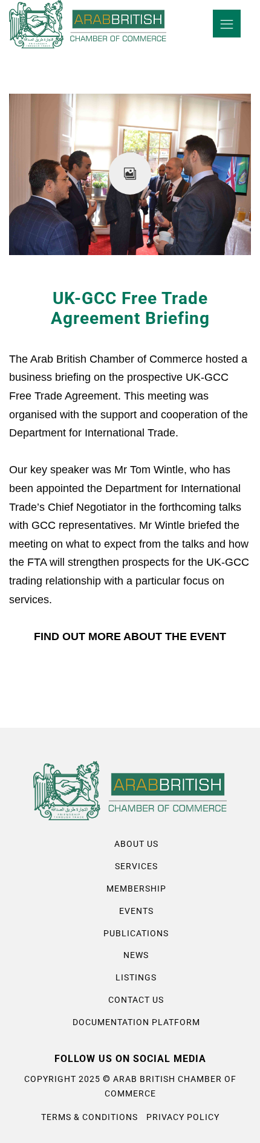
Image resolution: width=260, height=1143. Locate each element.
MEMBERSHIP (136, 888)
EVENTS (136, 911)
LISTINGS (136, 977)
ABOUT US (136, 844)
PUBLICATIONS (136, 933)
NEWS (136, 955)
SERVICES (136, 866)
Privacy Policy (182, 1117)
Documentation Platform (136, 1022)
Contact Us (136, 1000)
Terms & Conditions (89, 1117)
